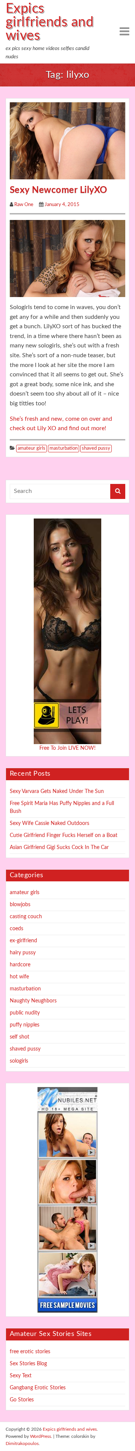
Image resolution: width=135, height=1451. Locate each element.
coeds (16, 928)
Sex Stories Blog (28, 1363)
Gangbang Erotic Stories (38, 1387)
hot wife (19, 976)
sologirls (19, 1061)
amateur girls (31, 448)
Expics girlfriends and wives (49, 22)
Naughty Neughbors (33, 1001)
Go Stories (22, 1399)
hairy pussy (23, 952)
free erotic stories (30, 1351)
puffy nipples (24, 1025)
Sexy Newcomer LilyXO (58, 190)
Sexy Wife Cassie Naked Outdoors (49, 823)
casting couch (26, 916)
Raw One (23, 204)
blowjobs (20, 904)
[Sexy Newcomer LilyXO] (67, 141)
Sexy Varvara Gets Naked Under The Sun (57, 791)
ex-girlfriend (23, 940)
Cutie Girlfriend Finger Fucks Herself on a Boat (63, 835)
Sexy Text (21, 1375)
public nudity (25, 1013)
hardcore (20, 964)
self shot (19, 1037)
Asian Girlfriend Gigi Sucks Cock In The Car (59, 847)
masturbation (64, 448)
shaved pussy (96, 448)
